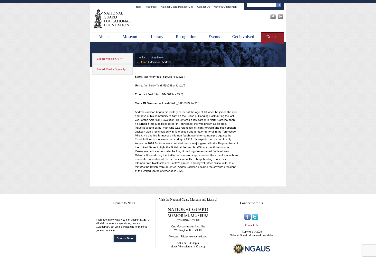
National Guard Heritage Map (177, 6)
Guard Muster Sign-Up (111, 69)
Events (214, 36)
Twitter (280, 16)
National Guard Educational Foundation (112, 19)
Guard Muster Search (110, 58)
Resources (151, 6)
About (103, 36)
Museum (130, 36)
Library (157, 36)
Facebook (273, 16)
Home (143, 62)
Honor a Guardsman (225, 6)
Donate (272, 36)
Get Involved (243, 36)
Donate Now (125, 238)
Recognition (186, 36)
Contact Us (203, 6)
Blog (138, 6)
